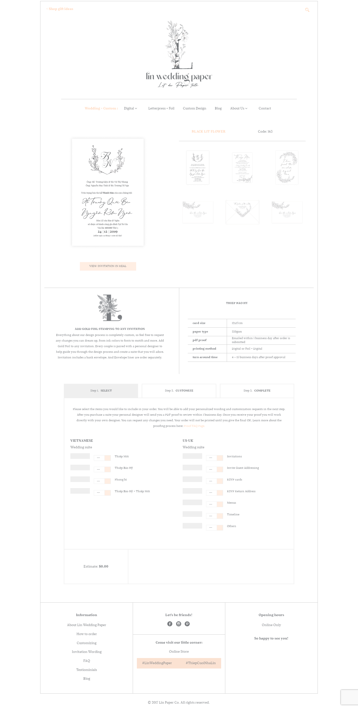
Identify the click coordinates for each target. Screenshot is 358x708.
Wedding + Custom (104, 108)
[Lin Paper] (170, 624)
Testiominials (86, 670)
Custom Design (194, 108)
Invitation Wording (87, 652)
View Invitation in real (107, 266)
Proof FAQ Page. (194, 426)
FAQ (86, 661)
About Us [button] (237, 108)
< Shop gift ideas (59, 9)
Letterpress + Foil (161, 108)
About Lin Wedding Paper (86, 625)
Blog (218, 108)
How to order (86, 634)
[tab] (101, 391)
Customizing (86, 643)
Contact (265, 108)
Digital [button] (129, 108)
